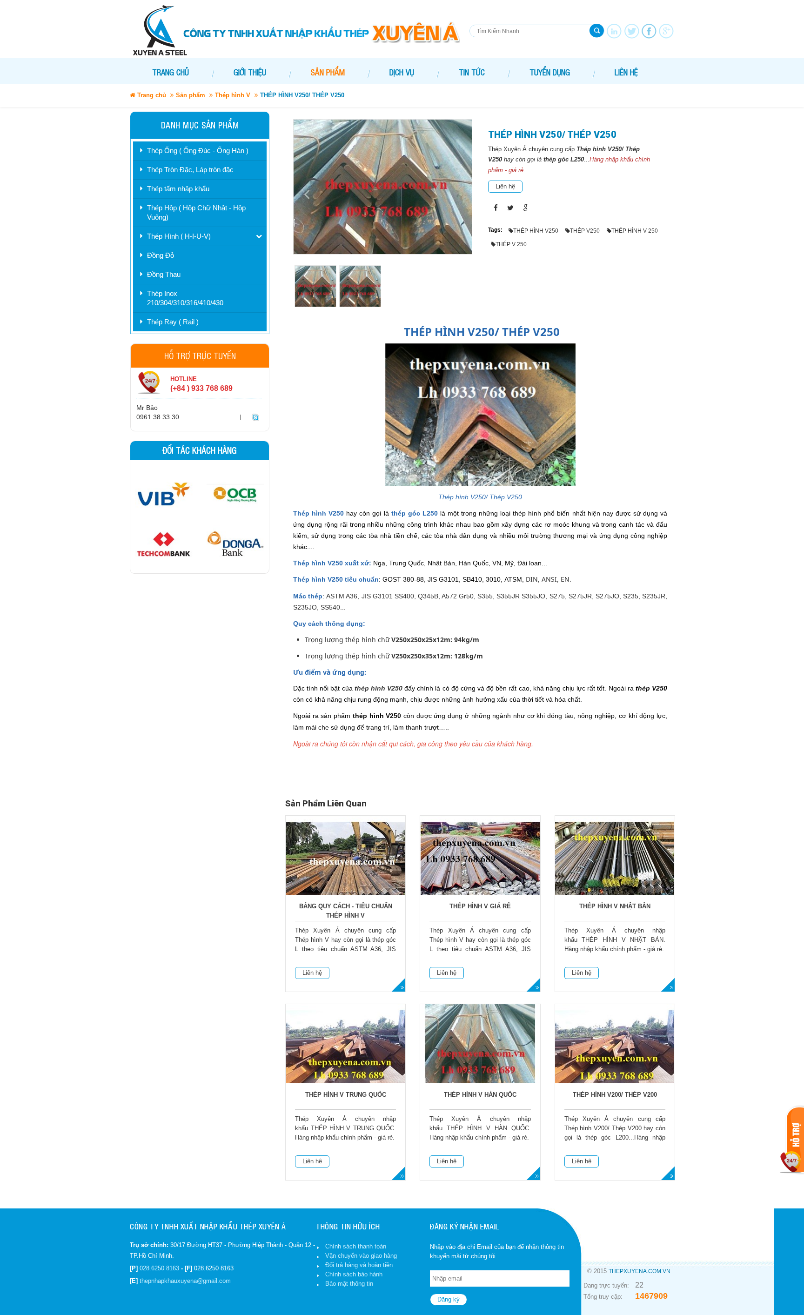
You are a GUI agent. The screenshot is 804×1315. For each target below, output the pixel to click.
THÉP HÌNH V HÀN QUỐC (480, 1094)
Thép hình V (232, 95)
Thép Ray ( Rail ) (173, 322)
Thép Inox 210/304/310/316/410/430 (185, 298)
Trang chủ (170, 72)
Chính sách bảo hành (353, 1274)
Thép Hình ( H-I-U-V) (179, 236)
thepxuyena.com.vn (639, 1271)
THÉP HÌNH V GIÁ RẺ (480, 906)
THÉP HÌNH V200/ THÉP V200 (615, 1094)
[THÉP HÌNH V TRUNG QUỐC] (345, 1054)
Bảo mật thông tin (349, 1283)
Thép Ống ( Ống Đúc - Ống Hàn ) (197, 150)
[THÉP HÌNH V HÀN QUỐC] (480, 1054)
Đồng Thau (164, 274)
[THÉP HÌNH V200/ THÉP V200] (615, 1054)
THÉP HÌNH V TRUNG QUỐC (345, 1094)
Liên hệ (505, 186)
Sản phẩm (190, 95)
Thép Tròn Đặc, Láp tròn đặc (190, 170)
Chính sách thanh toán (355, 1246)
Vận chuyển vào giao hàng (361, 1255)
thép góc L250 (563, 159)
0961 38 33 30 (157, 417)
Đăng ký (448, 1299)
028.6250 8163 (159, 1268)
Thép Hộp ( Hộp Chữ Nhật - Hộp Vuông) (196, 212)
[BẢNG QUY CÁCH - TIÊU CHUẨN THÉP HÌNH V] (345, 866)
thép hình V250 (378, 688)
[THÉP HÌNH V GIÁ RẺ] (480, 866)
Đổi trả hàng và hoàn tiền (359, 1264)
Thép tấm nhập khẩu (178, 189)
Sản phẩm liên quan (326, 803)
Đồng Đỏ (160, 255)
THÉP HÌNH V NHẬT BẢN (614, 906)
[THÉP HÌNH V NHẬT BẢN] (615, 866)
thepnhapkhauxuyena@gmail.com (185, 1280)
